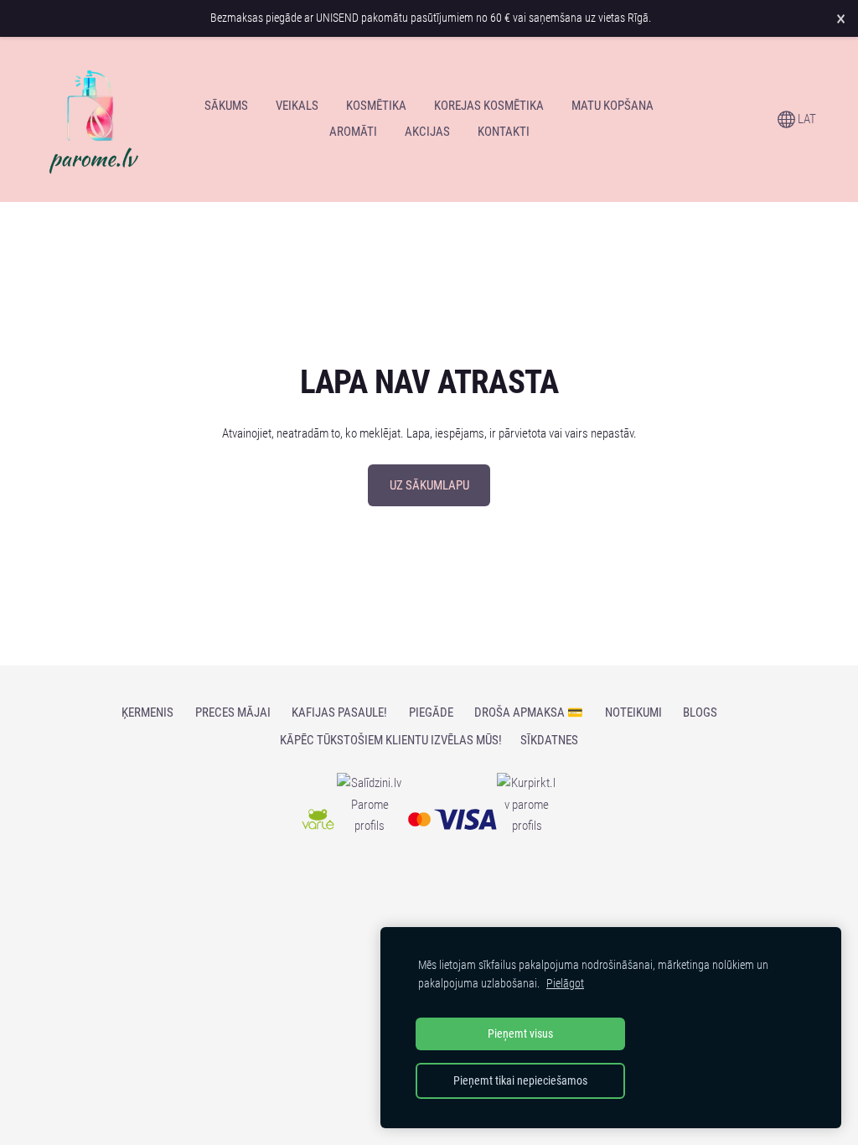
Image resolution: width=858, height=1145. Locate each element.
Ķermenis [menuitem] (147, 712)
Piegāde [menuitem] (431, 712)
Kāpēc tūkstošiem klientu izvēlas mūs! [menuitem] (391, 740)
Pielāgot (565, 983)
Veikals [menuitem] (297, 105)
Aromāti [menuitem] (353, 131)
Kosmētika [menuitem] (376, 105)
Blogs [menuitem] (700, 712)
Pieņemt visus (520, 1033)
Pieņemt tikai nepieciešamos (520, 1080)
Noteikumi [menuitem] (633, 712)
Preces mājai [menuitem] (233, 712)
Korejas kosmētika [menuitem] (489, 105)
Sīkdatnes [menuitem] (549, 740)
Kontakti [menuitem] (504, 131)
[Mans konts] (750, 119)
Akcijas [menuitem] (427, 131)
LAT (805, 119)
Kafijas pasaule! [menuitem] (339, 712)
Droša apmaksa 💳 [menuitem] (528, 712)
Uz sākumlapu (429, 485)
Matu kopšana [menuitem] (612, 105)
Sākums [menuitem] (226, 105)
